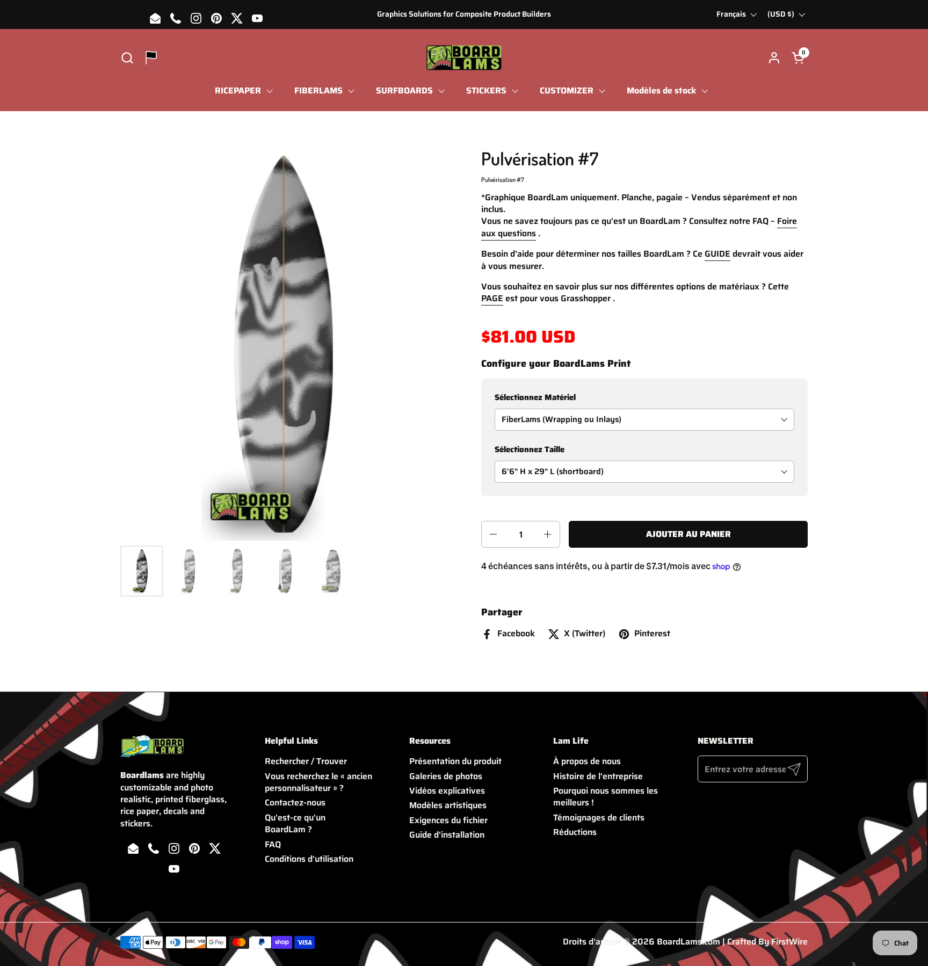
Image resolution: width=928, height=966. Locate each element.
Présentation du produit (455, 761)
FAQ (273, 844)
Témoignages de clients (598, 817)
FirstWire (789, 941)
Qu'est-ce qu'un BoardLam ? (295, 823)
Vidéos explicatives (447, 790)
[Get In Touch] (151, 57)
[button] (127, 57)
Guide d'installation (446, 834)
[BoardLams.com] (463, 57)
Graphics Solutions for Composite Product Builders (464, 14)
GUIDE (717, 253)
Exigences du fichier (448, 820)
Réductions (575, 832)
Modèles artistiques (448, 805)
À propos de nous (587, 761)
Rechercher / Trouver (306, 761)
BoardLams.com (688, 941)
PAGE (492, 298)
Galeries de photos (445, 776)
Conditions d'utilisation (309, 859)
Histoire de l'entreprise (598, 776)
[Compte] (774, 57)
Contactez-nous (295, 802)
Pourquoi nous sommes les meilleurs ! (605, 796)
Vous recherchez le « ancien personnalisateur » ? (318, 782)
